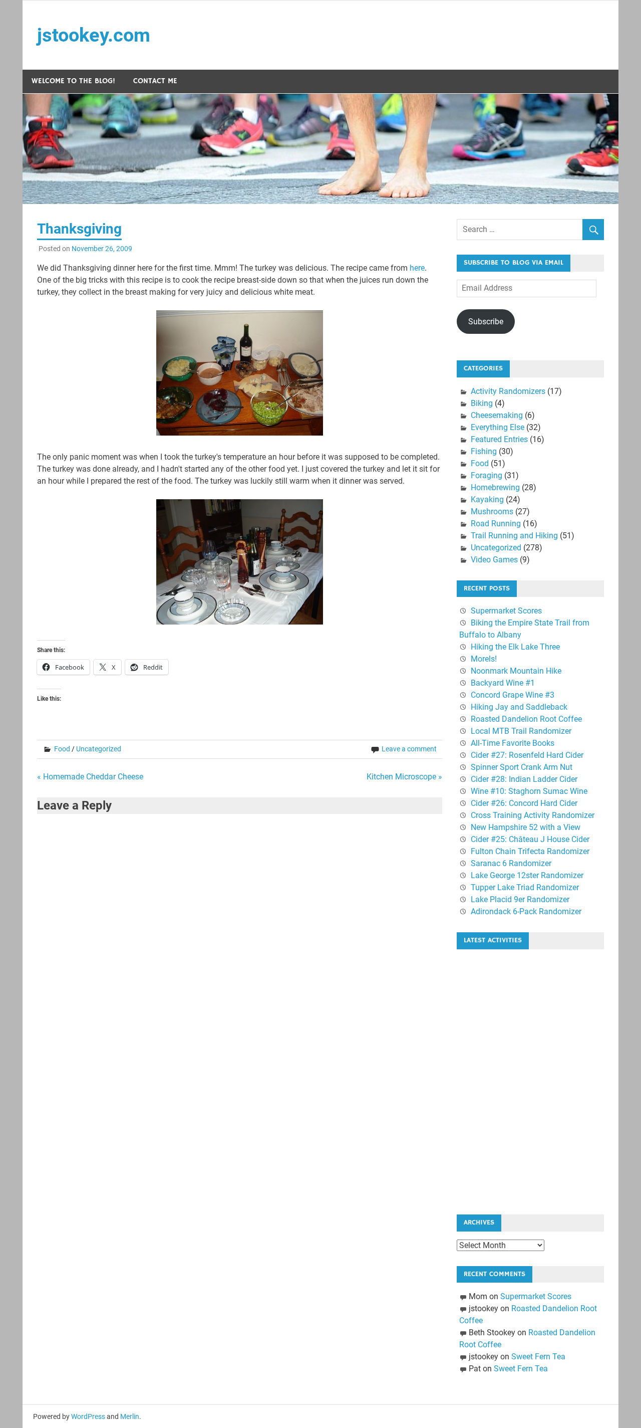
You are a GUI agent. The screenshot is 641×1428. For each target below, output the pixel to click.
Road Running (496, 523)
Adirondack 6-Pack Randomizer (526, 911)
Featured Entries (499, 439)
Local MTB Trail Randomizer (521, 731)
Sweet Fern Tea (538, 1356)
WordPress (88, 1416)
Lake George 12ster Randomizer (527, 875)
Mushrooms (492, 511)
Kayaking (487, 499)
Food (62, 749)
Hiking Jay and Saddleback (519, 707)
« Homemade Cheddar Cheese (90, 776)
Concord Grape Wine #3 (512, 695)
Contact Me (155, 81)
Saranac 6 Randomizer (511, 863)
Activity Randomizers (508, 391)
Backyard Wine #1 (503, 683)
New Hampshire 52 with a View (525, 827)
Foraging (486, 475)
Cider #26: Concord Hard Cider (524, 803)
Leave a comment (409, 749)
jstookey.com (93, 35)
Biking (482, 403)
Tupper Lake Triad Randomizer (525, 887)
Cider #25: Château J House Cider (530, 839)
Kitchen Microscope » (404, 776)
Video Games (494, 559)
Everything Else (497, 427)
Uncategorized (98, 749)
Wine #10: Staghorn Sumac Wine (529, 791)
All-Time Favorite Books (512, 743)
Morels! (484, 659)
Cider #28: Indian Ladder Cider (524, 779)
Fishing (484, 451)
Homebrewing (495, 487)
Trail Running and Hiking (514, 535)
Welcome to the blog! (73, 81)
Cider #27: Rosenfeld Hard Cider (527, 755)
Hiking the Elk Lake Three (515, 647)
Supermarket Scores (506, 611)
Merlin (129, 1416)
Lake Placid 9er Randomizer (520, 899)
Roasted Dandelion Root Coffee (526, 719)
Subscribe (485, 321)
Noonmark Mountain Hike (516, 671)
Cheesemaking (497, 415)
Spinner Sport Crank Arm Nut (521, 767)
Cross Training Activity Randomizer (532, 815)
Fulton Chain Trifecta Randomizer (530, 851)
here (417, 268)
